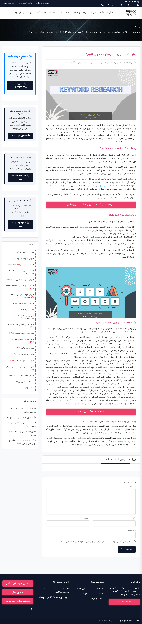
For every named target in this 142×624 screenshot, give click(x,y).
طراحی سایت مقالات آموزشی (23, 375)
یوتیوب (31, 388)
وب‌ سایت (131, 530)
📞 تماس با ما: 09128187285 (20, 85)
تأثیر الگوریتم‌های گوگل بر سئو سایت (20, 417)
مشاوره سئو (17, 592)
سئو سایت (112, 12)
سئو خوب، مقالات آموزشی (85, 63)
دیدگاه (132, 486)
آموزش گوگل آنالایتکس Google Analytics (22, 296)
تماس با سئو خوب (25, 3)
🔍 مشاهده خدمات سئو (20, 177)
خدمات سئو (103, 383)
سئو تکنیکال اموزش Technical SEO (20, 324)
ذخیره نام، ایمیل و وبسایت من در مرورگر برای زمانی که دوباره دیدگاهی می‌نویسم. (95, 541)
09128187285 (131, 1)
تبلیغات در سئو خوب (23, 12)
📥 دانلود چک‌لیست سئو (20, 224)
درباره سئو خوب (10, 3)
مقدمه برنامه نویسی (26, 381)
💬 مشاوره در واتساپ (20, 135)
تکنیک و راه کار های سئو (25, 309)
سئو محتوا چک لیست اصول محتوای (20, 367)
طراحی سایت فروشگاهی (18, 583)
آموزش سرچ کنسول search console (20, 286)
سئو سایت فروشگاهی (26, 354)
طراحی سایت (97, 12)
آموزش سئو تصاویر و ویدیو (24, 258)
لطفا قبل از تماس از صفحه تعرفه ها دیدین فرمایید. (116, 4)
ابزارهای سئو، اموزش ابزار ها (23, 303)
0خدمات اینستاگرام (46, 12)
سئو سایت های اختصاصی (24, 360)
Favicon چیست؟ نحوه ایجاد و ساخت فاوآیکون (22, 410)
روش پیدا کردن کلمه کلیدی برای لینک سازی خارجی (91, 204)
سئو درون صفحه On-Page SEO (22, 339)
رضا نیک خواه (104, 63)
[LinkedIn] (31, 609)
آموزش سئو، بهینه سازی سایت (22, 279)
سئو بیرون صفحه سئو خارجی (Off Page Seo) (21, 317)
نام (133, 518)
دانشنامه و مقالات (42, 3)
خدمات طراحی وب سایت (17, 601)
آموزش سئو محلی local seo (21, 264)
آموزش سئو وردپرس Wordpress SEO (21, 272)
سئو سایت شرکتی (27, 348)
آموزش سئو (64, 12)
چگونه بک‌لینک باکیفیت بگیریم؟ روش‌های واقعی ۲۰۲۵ (22, 442)
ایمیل (86, 518)
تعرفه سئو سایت (80, 12)
